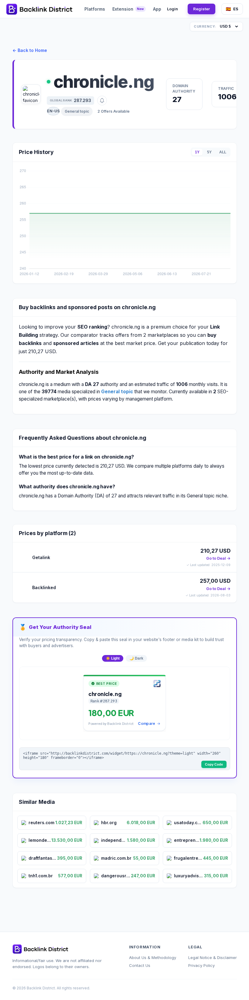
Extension (128, 9)
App (157, 9)
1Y (197, 152)
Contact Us (139, 965)
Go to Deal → (218, 558)
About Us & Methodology (152, 957)
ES (235, 8)
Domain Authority (183, 89)
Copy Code (214, 764)
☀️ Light (113, 658)
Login (172, 8)
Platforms (94, 9)
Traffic (226, 88)
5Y (209, 152)
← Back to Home (29, 50)
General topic (77, 111)
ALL (222, 152)
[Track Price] (102, 100)
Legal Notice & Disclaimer (212, 957)
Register (201, 8)
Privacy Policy (201, 965)
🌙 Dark (136, 658)
